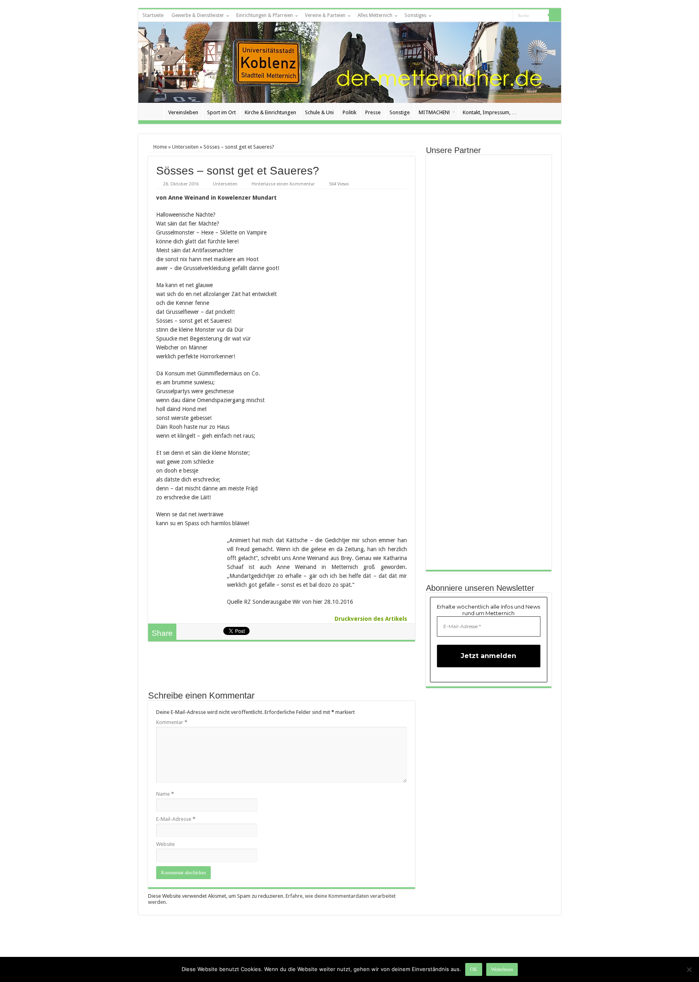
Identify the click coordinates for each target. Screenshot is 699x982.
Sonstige (400, 112)
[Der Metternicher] (349, 62)
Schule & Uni (319, 112)
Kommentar (171, 722)
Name (165, 794)
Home (159, 147)
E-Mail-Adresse (175, 819)
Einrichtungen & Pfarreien (264, 15)
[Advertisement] (281, 670)
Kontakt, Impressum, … (490, 112)
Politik (349, 112)
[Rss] (499, 16)
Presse (373, 112)
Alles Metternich (375, 15)
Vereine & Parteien (325, 15)
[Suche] (555, 15)
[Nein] (689, 969)
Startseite (152, 15)
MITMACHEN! (434, 112)
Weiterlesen (502, 969)
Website (165, 844)
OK (473, 969)
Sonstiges (415, 15)
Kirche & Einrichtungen (270, 112)
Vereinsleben (183, 112)
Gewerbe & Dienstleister (198, 15)
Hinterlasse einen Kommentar (283, 184)
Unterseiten (185, 147)
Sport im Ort (221, 112)
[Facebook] (507, 16)
